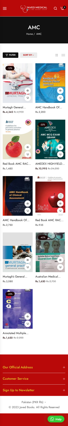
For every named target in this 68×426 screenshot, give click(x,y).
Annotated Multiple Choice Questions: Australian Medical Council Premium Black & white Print (17, 333)
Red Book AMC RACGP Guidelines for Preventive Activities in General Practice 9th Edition (50, 220)
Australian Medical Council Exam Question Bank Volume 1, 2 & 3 (49, 277)
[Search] (55, 8)
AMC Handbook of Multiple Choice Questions (47, 107)
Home (29, 34)
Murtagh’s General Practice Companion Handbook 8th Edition (16, 277)
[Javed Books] (34, 8)
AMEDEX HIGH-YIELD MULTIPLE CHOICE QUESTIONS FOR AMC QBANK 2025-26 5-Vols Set (50, 164)
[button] (27, 91)
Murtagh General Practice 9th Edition (15, 107)
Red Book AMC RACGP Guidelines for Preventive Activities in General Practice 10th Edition (17, 164)
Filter (12, 55)
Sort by (27, 55)
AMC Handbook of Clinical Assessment (15, 220)
